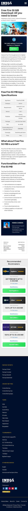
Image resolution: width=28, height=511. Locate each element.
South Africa (5, 409)
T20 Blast (4, 453)
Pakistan (4, 412)
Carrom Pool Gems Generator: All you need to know (21, 247)
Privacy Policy (16, 505)
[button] (4, 488)
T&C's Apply (15, 283)
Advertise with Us (17, 507)
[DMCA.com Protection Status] (6, 491)
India (3, 404)
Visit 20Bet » (14, 317)
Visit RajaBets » (14, 291)
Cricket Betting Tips (7, 391)
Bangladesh (5, 426)
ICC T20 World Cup (7, 442)
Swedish (4, 469)
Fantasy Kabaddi (6, 375)
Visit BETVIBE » (14, 344)
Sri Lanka (4, 415)
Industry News (4, 501)
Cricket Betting (6, 388)
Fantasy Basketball (7, 377)
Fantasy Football (6, 372)
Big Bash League (6, 456)
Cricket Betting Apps (7, 393)
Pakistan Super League (8, 451)
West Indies (5, 418)
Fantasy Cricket (6, 369)
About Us (12, 501)
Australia (4, 407)
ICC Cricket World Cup (8, 445)
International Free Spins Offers (10, 472)
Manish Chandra (17, 222)
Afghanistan (5, 423)
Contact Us (24, 501)
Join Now (14, 49)
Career (18, 501)
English (4, 467)
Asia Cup (4, 439)
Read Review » (14, 287)
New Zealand (5, 421)
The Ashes (4, 448)
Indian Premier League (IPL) (9, 437)
